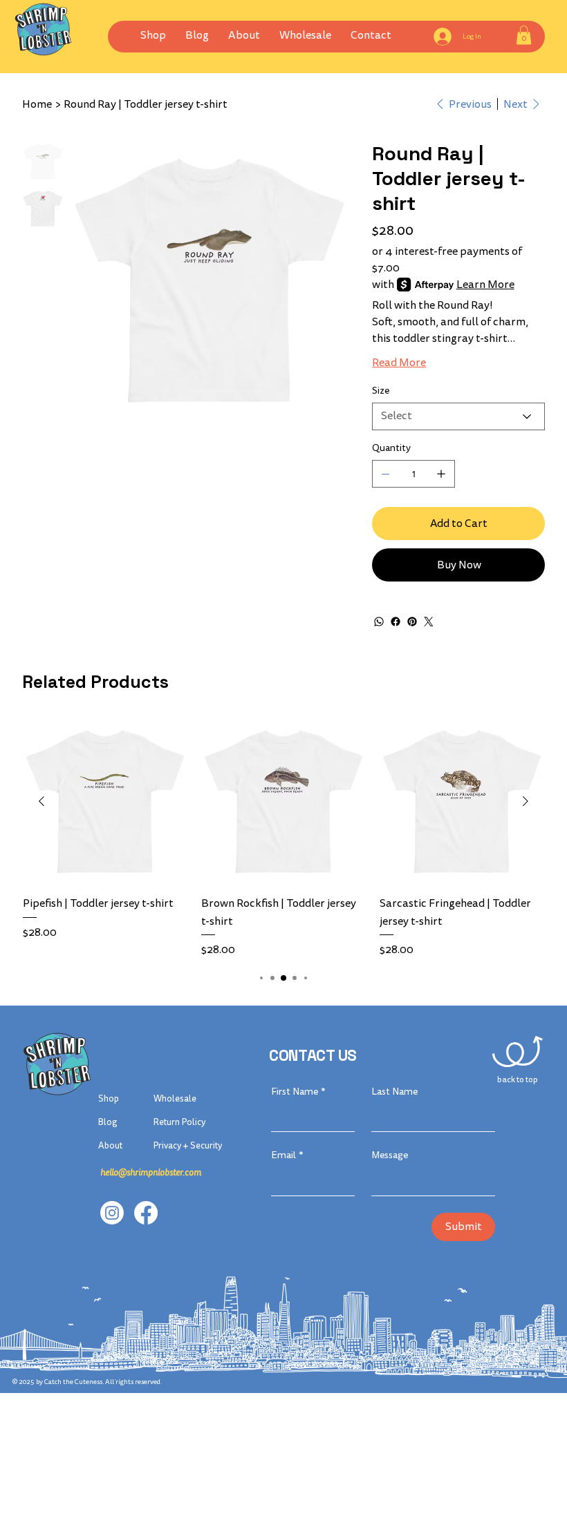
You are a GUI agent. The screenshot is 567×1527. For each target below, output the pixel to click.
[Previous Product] (41, 801)
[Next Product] (525, 801)
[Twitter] (429, 621)
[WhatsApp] (379, 621)
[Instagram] (112, 1213)
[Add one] (441, 474)
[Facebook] (395, 621)
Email (287, 1155)
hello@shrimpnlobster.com (150, 1172)
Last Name (394, 1091)
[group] (283, 839)
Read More (399, 362)
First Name (298, 1091)
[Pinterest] (412, 621)
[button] (305, 35)
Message (389, 1155)
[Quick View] (105, 802)
